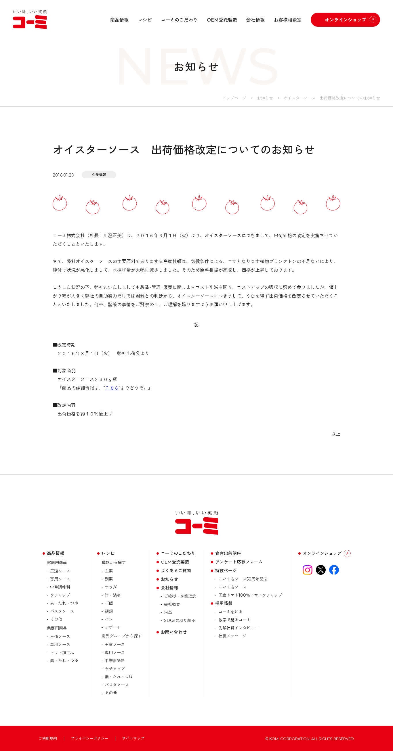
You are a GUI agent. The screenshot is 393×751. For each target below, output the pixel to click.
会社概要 (172, 604)
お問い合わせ (174, 632)
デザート (113, 627)
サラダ (111, 587)
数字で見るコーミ (234, 619)
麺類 (109, 611)
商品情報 (119, 20)
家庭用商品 (57, 562)
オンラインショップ (345, 20)
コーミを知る (230, 611)
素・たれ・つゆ (64, 603)
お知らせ (265, 98)
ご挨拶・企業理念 (180, 596)
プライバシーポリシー (89, 738)
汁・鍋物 (113, 595)
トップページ (234, 98)
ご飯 (109, 603)
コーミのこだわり (179, 20)
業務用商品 (57, 628)
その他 (56, 619)
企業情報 (99, 175)
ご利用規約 (47, 738)
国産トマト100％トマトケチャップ (250, 595)
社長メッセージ (232, 636)
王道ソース (60, 571)
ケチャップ (60, 595)
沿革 (168, 612)
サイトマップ (133, 738)
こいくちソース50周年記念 (243, 579)
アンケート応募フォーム (239, 562)
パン (109, 619)
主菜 (109, 571)
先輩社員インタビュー (238, 628)
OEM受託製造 (222, 20)
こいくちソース (232, 587)
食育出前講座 (228, 553)
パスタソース (62, 611)
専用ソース (60, 579)
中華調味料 (60, 587)
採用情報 (223, 603)
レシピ (145, 20)
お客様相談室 (288, 20)
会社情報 (255, 20)
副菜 (109, 579)
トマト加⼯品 (62, 652)
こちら (112, 388)
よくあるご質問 (176, 570)
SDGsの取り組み (179, 620)
